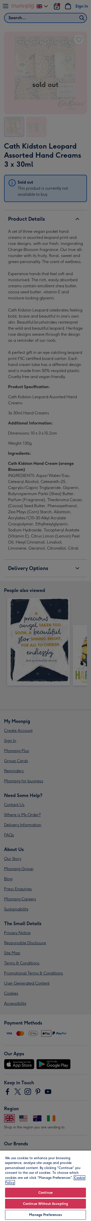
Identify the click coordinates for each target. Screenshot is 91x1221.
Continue (45, 1193)
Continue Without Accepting (45, 1204)
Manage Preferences (45, 1215)
